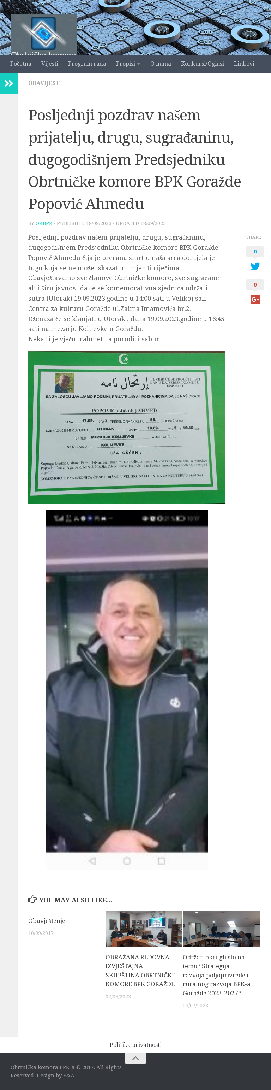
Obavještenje (46, 920)
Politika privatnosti (136, 1045)
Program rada (87, 63)
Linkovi (244, 63)
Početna (20, 63)
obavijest (44, 83)
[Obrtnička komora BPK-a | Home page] (44, 43)
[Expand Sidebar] (9, 83)
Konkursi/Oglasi (202, 63)
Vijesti (49, 63)
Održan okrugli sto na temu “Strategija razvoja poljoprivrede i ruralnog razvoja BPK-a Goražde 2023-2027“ (217, 975)
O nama (160, 63)
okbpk (44, 223)
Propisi (125, 63)
